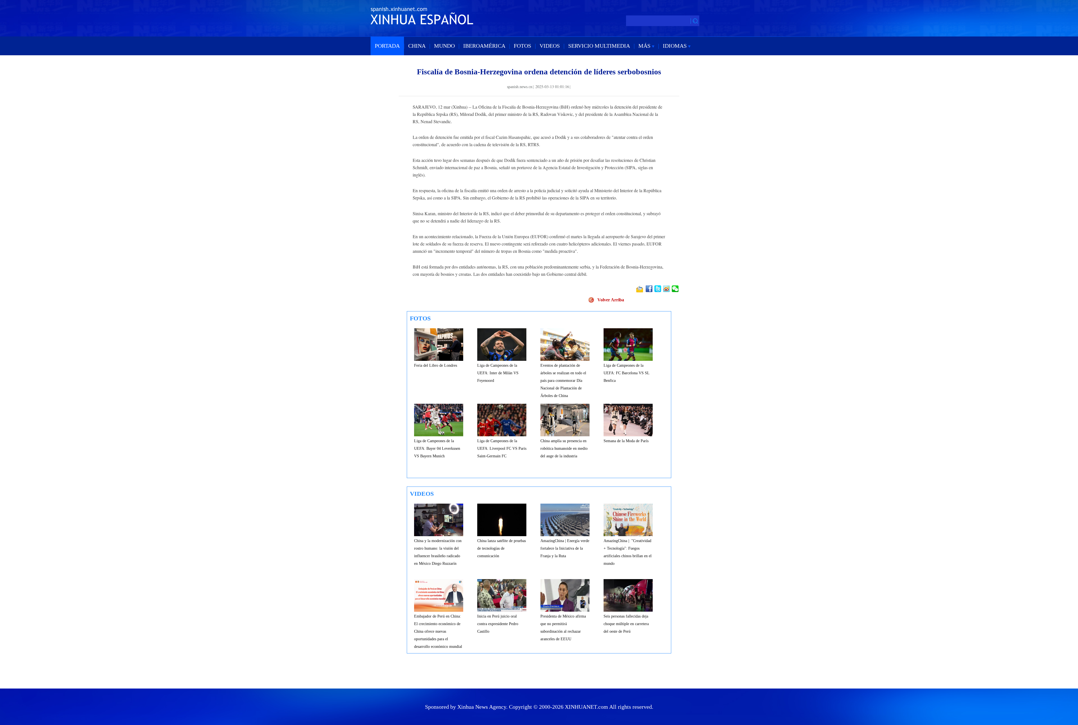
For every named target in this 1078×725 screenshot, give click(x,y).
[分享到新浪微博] (667, 288)
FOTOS (522, 46)
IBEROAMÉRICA (484, 46)
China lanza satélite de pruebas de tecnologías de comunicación (501, 548)
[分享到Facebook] (649, 288)
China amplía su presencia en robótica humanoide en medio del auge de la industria (564, 448)
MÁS (645, 46)
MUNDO (444, 46)
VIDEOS (550, 46)
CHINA (417, 46)
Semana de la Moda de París (626, 441)
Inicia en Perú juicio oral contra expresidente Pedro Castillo (497, 624)
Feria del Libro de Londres (435, 365)
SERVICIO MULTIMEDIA (599, 46)
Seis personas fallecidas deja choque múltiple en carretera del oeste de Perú (626, 624)
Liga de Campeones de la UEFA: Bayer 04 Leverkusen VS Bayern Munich (437, 448)
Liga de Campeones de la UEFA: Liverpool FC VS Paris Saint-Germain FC (501, 448)
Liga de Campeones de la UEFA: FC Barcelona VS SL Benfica (626, 373)
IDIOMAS (675, 46)
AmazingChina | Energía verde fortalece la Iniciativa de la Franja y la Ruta (564, 548)
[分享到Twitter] (658, 288)
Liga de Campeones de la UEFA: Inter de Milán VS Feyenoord (498, 373)
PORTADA (387, 46)
